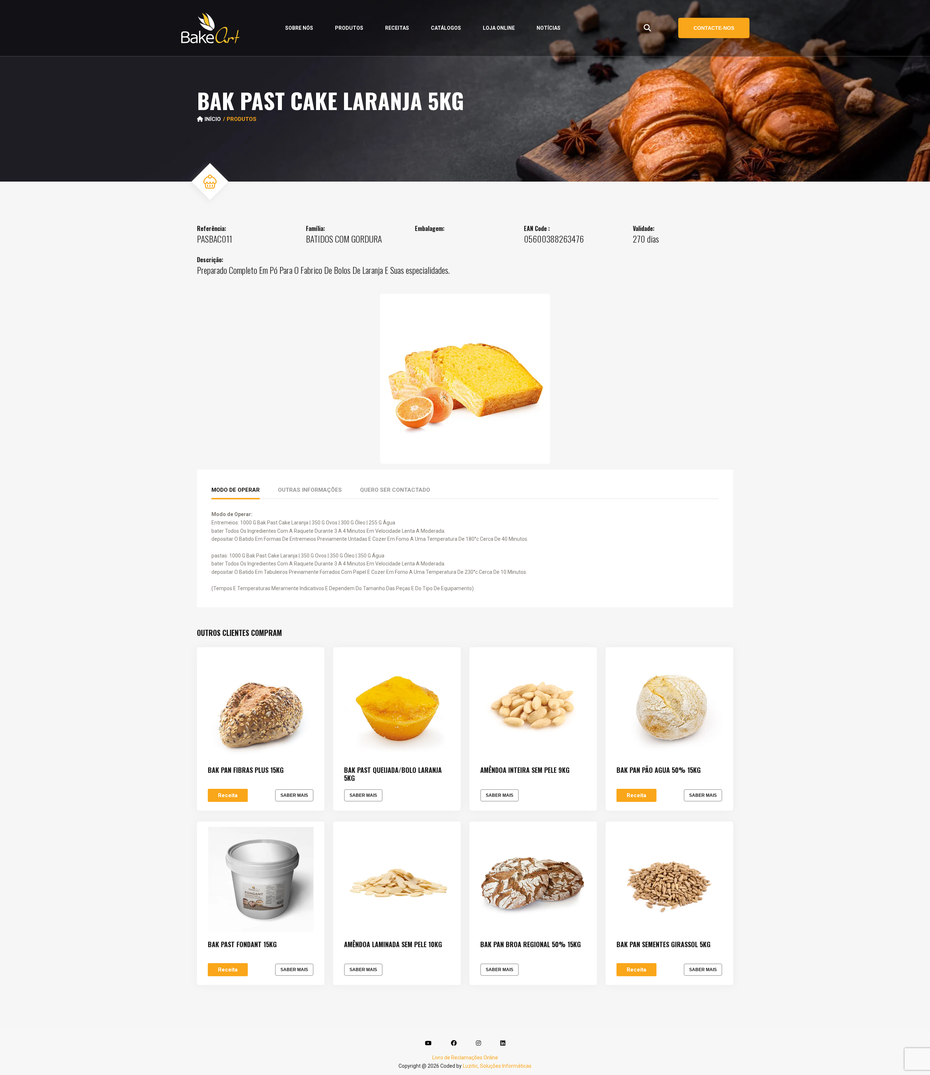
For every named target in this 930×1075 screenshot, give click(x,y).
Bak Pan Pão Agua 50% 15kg (658, 770)
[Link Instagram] (478, 1043)
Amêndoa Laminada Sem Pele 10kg (393, 945)
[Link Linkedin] (502, 1043)
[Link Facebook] (454, 1043)
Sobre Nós (299, 28)
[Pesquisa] (647, 28)
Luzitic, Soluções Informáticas (497, 1066)
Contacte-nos (714, 28)
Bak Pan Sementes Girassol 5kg (663, 945)
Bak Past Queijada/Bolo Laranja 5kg (393, 774)
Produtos (349, 28)
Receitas (397, 28)
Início (212, 119)
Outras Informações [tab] (310, 490)
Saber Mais (294, 795)
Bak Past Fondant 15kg (242, 945)
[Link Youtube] (428, 1043)
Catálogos (446, 28)
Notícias (549, 28)
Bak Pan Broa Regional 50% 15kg (530, 945)
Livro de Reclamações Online (465, 1057)
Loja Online (499, 28)
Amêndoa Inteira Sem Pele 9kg (525, 770)
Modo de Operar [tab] (235, 490)
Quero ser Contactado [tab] (395, 490)
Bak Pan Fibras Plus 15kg (246, 770)
